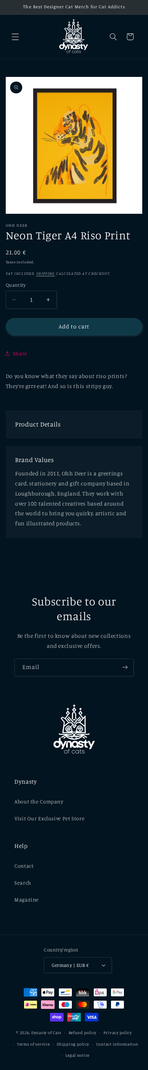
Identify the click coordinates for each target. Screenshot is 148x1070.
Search (22, 883)
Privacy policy (117, 1032)
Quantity (16, 285)
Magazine (26, 899)
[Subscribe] (125, 667)
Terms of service (33, 1044)
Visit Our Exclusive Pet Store (49, 818)
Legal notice (77, 1055)
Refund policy (83, 1032)
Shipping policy (73, 1044)
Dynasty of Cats (46, 1032)
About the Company (39, 801)
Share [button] (20, 353)
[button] (15, 36)
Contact (23, 866)
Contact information (117, 1044)
